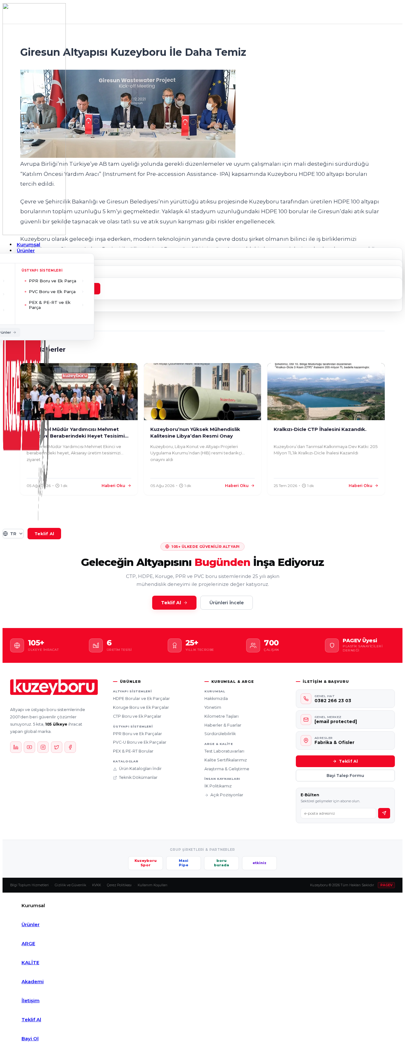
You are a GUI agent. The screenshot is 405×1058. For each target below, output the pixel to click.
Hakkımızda (216, 698)
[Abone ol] (384, 813)
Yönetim (212, 707)
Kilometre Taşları (221, 716)
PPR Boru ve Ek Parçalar (137, 733)
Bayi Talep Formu (345, 775)
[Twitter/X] (56, 747)
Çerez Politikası (119, 885)
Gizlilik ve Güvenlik (70, 885)
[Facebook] (70, 747)
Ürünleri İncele (226, 603)
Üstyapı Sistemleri (42, 270)
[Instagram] (43, 747)
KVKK (96, 885)
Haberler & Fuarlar (222, 725)
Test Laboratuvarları (224, 751)
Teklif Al (171, 603)
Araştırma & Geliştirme (226, 768)
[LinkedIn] (16, 747)
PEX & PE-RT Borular (133, 751)
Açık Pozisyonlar (226, 794)
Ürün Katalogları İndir (140, 768)
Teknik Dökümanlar (138, 777)
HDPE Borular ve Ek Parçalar (141, 698)
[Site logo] (34, 233)
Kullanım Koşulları (152, 885)
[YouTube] (29, 747)
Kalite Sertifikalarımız (225, 760)
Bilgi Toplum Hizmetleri (29, 885)
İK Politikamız (218, 786)
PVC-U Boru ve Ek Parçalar (139, 742)
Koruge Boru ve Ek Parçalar (141, 707)
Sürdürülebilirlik (220, 733)
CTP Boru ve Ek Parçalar (137, 716)
